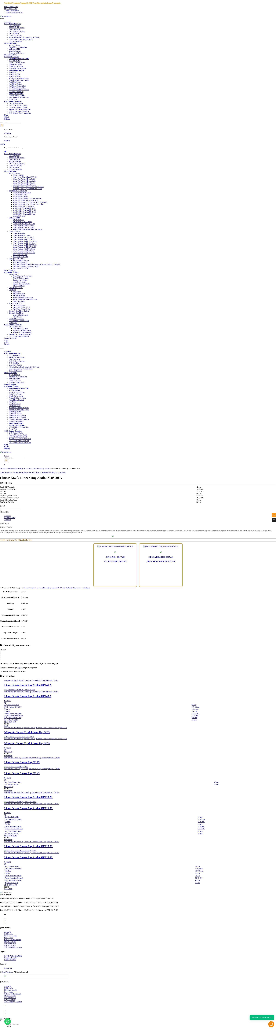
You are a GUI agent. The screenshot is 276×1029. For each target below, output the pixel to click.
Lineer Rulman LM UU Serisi (23, 237)
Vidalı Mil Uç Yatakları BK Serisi (24, 210)
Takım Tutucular (14, 30)
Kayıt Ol (7, 140)
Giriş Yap (7, 133)
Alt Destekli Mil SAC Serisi (22, 222)
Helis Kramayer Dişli (20, 262)
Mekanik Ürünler (10, 43)
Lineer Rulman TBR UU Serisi (23, 227)
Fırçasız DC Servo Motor (17, 68)
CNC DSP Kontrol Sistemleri (19, 111)
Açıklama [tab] (7, 516)
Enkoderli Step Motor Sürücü (19, 90)
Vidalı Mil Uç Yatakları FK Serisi (24, 212)
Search (6, 456)
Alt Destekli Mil (14, 49)
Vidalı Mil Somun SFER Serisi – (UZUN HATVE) (30, 202)
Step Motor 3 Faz (14, 76)
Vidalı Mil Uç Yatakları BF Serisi (24, 208)
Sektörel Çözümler (10, 338)
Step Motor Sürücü (15, 84)
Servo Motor (13, 274)
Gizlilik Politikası (10, 960)
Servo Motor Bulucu (11, 7)
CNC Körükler (14, 33)
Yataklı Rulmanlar (19, 216)
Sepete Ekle (5, 512)
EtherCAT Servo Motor (17, 63)
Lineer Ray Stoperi (15, 35)
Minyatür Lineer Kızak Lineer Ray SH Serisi (24, 37)
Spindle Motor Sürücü (17, 96)
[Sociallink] (5, 914)
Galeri (6, 117)
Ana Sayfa (3, 468)
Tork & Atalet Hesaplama (14, 12)
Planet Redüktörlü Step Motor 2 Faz (25, 299)
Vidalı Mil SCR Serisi (20, 196)
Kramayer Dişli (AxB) (20, 268)
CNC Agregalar (14, 26)
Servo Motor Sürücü (16, 70)
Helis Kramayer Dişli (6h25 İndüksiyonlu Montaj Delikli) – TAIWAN (37, 264)
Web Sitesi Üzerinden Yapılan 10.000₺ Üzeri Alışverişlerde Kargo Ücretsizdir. (32, 3)
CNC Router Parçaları (12, 24)
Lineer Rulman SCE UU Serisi (23, 251)
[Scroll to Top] (0, 1021)
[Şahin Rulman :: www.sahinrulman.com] (138, 536)
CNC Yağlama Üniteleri (17, 31)
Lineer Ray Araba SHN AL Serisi (24, 181)
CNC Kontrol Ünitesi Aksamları (20, 113)
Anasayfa (7, 932)
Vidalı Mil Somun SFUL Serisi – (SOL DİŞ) (28, 204)
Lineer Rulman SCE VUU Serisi (24, 253)
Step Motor (12, 72)
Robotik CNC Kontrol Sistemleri (20, 109)
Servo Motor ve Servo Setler (22, 276)
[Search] (2, 125)
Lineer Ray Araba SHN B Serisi (24, 183)
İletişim (7, 119)
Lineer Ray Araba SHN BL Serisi (24, 185)
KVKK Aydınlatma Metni (13, 956)
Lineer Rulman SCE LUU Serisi (24, 249)
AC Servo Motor (14, 61)
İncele (6, 726)
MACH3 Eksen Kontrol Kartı (19, 97)
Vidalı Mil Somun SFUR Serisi (23, 206)
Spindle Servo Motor (16, 66)
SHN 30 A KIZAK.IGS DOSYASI (160, 557)
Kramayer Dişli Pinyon (16, 53)
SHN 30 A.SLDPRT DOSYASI (115, 561)
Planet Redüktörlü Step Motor (19, 80)
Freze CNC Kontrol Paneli (18, 105)
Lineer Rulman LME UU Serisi (23, 239)
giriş (19, 668)
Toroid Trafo (13, 99)
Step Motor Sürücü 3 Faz (17, 88)
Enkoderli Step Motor (16, 92)
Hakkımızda (8, 934)
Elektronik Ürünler (11, 57)
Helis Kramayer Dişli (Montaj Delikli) (26, 266)
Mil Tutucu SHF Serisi (20, 257)
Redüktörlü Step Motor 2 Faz (19, 78)
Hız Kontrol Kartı (15, 161)
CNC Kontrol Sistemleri (13, 101)
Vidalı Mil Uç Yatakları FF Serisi (24, 214)
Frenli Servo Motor (15, 64)
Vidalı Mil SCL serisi (20, 194)
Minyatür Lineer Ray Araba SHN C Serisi (27, 189)
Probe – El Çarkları (15, 41)
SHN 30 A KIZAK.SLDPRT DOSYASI (161, 561)
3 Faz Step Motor (19, 295)
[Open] (1, 18)
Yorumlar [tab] (7, 520)
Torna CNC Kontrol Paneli (18, 107)
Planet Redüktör (10, 55)
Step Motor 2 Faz (14, 74)
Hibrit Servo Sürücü (16, 94)
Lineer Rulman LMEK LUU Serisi (25, 245)
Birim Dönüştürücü (12, 11)
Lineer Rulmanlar (15, 51)
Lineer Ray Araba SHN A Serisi (24, 179)
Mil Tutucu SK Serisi (20, 255)
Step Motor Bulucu (10, 9)
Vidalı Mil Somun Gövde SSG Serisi (25, 200)
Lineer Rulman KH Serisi (21, 235)
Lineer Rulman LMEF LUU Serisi (25, 241)
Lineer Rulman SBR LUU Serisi (24, 224)
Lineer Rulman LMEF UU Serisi (24, 243)
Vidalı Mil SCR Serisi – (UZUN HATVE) (27, 198)
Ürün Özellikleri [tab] (9, 518)
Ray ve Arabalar (14, 45)
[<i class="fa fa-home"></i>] (5, 152)
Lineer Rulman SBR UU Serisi (23, 226)
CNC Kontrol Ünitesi (16, 103)
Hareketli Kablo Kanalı (16, 28)
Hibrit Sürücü (17, 317)
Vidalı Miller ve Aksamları (18, 47)
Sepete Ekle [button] (8, 756)
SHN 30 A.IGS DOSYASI (115, 557)
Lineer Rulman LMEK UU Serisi (24, 247)
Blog (6, 115)
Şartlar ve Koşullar (10, 958)
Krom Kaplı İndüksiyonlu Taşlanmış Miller (27, 229)
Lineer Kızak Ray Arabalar (41, 468)
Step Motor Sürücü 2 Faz (17, 86)
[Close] (3, 18)
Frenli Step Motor (15, 82)
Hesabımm (8, 968)
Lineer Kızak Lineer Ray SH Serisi (21, 39)
